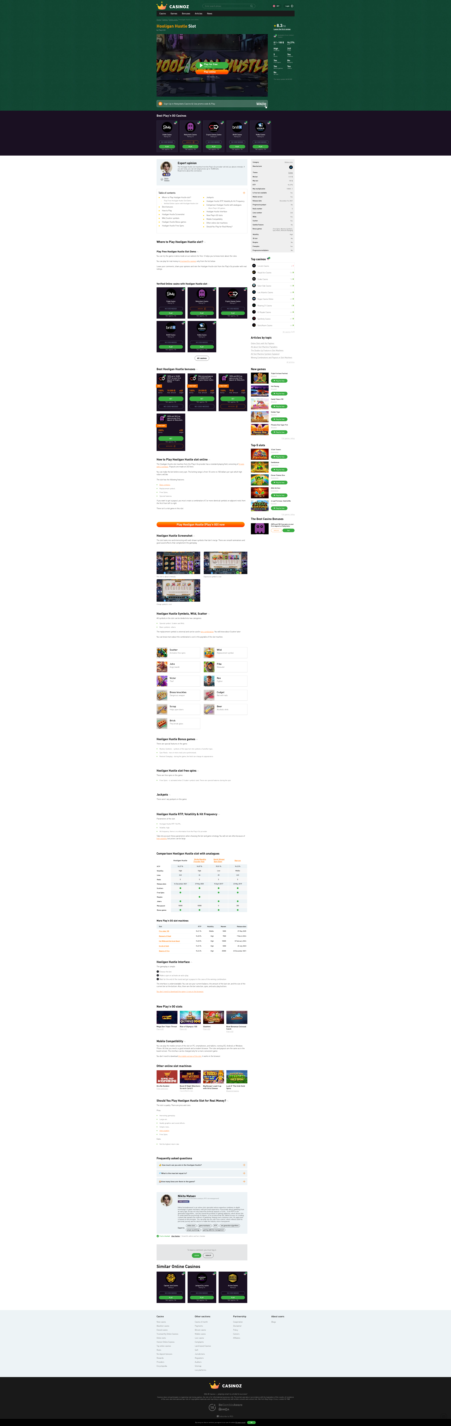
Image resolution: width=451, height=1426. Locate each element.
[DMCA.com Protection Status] (224, 1410)
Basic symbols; (165, 485)
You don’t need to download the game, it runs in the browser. (180, 991)
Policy (235, 1330)
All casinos (202, 358)
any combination (207, 631)
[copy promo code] (194, 142)
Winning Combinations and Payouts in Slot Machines (271, 357)
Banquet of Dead (165, 936)
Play (167, 147)
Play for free (280, 381)
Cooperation (238, 1322)
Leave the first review (282, 29)
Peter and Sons (162, 1088)
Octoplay (273, 503)
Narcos (238, 860)
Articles (198, 13)
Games (174, 13)
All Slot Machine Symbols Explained (265, 354)
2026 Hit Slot (275, 488)
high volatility (162, 838)
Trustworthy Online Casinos (167, 1334)
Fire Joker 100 (164, 931)
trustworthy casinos (188, 261)
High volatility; (165, 1131)
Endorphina (274, 452)
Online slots (161, 1338)
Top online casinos (164, 1346)
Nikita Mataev (167, 179)
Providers (160, 1362)
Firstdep (192, 386)
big (159, 386)
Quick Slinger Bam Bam (219, 860)
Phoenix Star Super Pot (279, 425)
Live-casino (199, 1338)
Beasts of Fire (164, 951)
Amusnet (274, 376)
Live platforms (200, 1370)
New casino (161, 1322)
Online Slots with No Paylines (262, 343)
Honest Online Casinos (166, 1342)
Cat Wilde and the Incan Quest (169, 941)
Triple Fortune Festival (279, 373)
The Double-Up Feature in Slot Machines (267, 350)
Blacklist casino (163, 1326)
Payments (199, 1326)
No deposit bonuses (164, 1354)
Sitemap (198, 1366)
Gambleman (275, 462)
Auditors (198, 1362)
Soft (196, 1350)
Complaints (199, 1342)
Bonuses (186, 13)
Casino (162, 13)
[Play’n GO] (291, 167)
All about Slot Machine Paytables (264, 347)
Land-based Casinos (203, 1346)
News (209, 13)
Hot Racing (275, 386)
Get (170, 399)
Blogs (273, 1322)
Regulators (199, 1358)
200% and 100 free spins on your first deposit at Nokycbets (282, 525)
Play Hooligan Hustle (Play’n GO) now (201, 524)
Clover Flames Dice (278, 475)
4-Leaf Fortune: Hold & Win (281, 501)
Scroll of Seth (164, 946)
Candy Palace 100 (277, 399)
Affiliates (236, 1338)
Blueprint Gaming (232, 1091)
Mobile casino (200, 1334)
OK (251, 1422)
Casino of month (201, 1322)
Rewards (160, 1358)
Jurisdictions (200, 1354)
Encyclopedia (162, 1366)
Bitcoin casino (200, 1330)
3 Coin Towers (276, 449)
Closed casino (162, 1330)
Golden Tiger (275, 412)
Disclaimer (237, 1326)
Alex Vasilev (175, 1236)
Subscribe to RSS (226, 1416)
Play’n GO (160, 1029)
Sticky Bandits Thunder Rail (199, 860)
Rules (159, 1350)
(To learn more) (240, 1422)
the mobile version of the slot (189, 1056)
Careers (236, 1334)
